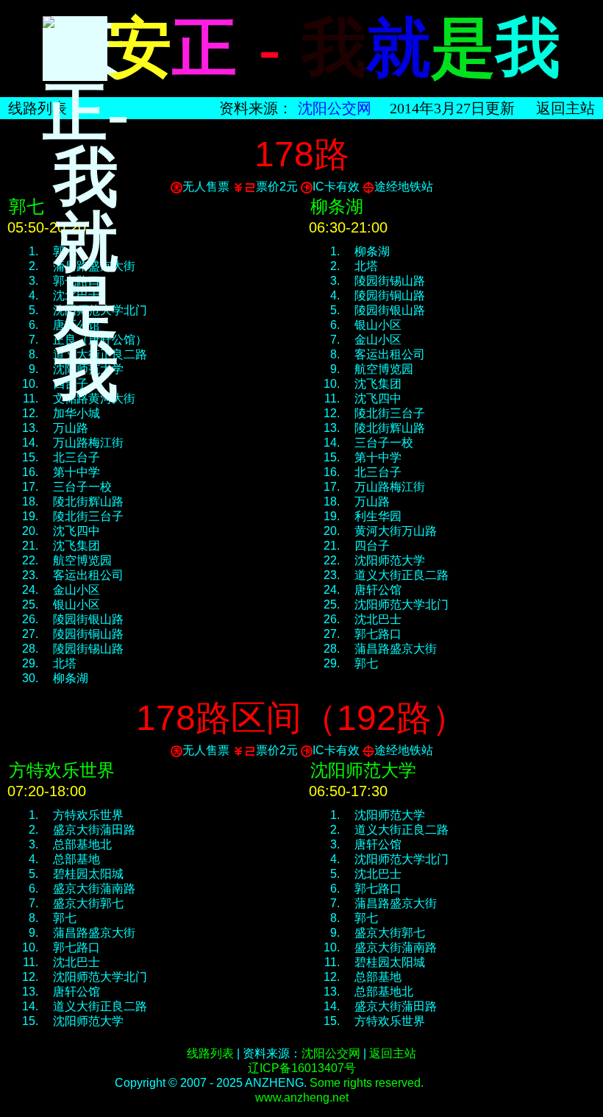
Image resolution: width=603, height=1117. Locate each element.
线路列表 (37, 108)
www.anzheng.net (302, 1097)
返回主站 (392, 1053)
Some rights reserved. (367, 1083)
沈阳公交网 (334, 108)
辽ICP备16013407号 (302, 1068)
